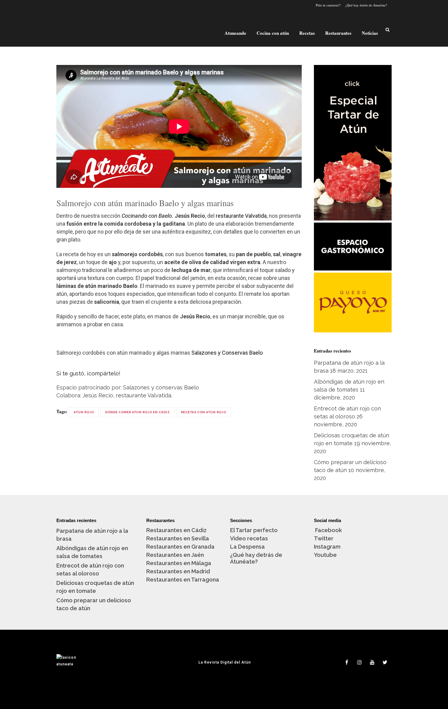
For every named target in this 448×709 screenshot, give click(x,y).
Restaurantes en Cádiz (176, 530)
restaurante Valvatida (241, 216)
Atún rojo (84, 412)
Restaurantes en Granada (180, 546)
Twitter (323, 538)
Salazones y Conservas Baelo (227, 352)
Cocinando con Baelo (147, 216)
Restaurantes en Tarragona (182, 579)
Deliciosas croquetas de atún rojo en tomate (95, 587)
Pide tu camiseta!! (328, 5)
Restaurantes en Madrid (178, 571)
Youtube (325, 555)
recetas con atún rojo (203, 412)
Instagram (327, 546)
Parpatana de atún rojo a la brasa (92, 535)
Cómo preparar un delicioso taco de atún (93, 604)
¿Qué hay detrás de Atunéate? (366, 5)
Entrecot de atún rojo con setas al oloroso (90, 569)
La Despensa (247, 546)
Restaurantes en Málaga (178, 563)
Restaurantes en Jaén (175, 555)
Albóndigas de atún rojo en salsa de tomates (92, 552)
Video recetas (249, 538)
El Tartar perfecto (254, 530)
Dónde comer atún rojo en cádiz (137, 412)
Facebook (328, 530)
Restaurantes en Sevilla (177, 538)
